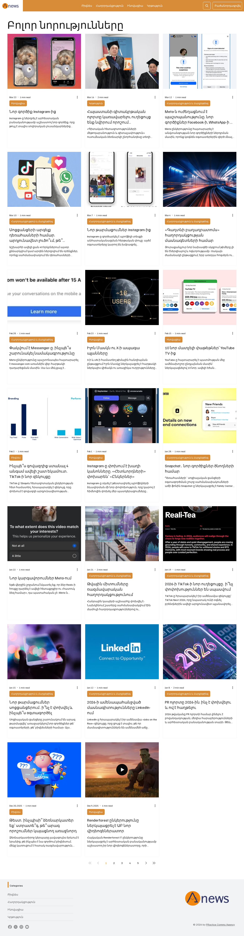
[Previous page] (98, 863)
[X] (16, 927)
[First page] (90, 863)
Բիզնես (16, 457)
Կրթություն (96, 103)
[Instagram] (21, 927)
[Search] (207, 6)
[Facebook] (10, 927)
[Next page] (146, 863)
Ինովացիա (18, 103)
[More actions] (78, 97)
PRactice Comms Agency (220, 924)
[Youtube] (27, 927)
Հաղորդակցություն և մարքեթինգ (187, 103)
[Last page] (154, 863)
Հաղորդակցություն (21, 901)
